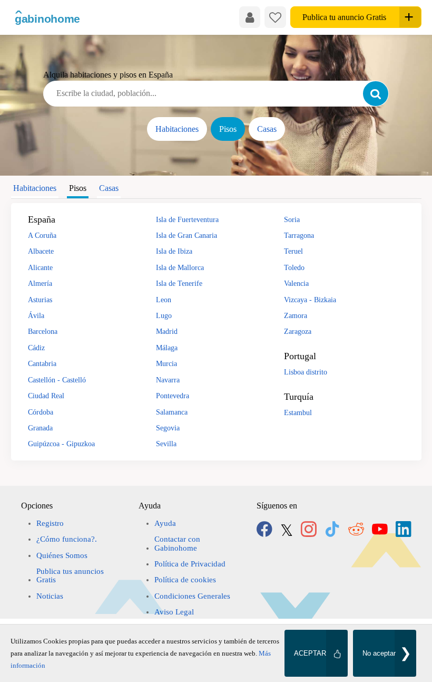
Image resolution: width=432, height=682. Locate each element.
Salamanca (172, 412)
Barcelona (42, 331)
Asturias (40, 299)
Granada (40, 428)
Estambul (298, 412)
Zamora (295, 315)
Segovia (168, 428)
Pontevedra (172, 395)
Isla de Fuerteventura (187, 219)
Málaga (167, 347)
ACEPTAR (310, 653)
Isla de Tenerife (179, 283)
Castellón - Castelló (57, 380)
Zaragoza (297, 331)
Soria (292, 219)
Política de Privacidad (189, 564)
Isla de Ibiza (174, 251)
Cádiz (36, 347)
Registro (50, 523)
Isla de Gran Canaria (186, 235)
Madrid (167, 331)
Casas (267, 128)
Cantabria (42, 363)
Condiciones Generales (192, 596)
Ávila (36, 315)
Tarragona (299, 235)
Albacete (41, 251)
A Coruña (42, 235)
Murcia (166, 363)
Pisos (228, 128)
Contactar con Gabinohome (177, 543)
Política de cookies (185, 579)
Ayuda (165, 523)
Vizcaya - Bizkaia (310, 299)
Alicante (40, 267)
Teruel (293, 251)
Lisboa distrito (305, 372)
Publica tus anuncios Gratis (70, 575)
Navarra (168, 380)
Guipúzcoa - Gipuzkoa (61, 443)
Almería (40, 283)
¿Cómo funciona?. (66, 539)
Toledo (294, 267)
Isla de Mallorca (180, 267)
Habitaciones (177, 128)
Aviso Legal (174, 612)
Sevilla (166, 443)
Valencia (296, 283)
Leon (163, 299)
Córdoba (40, 412)
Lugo (164, 315)
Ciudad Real (46, 395)
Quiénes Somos (61, 555)
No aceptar (379, 653)
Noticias (49, 596)
